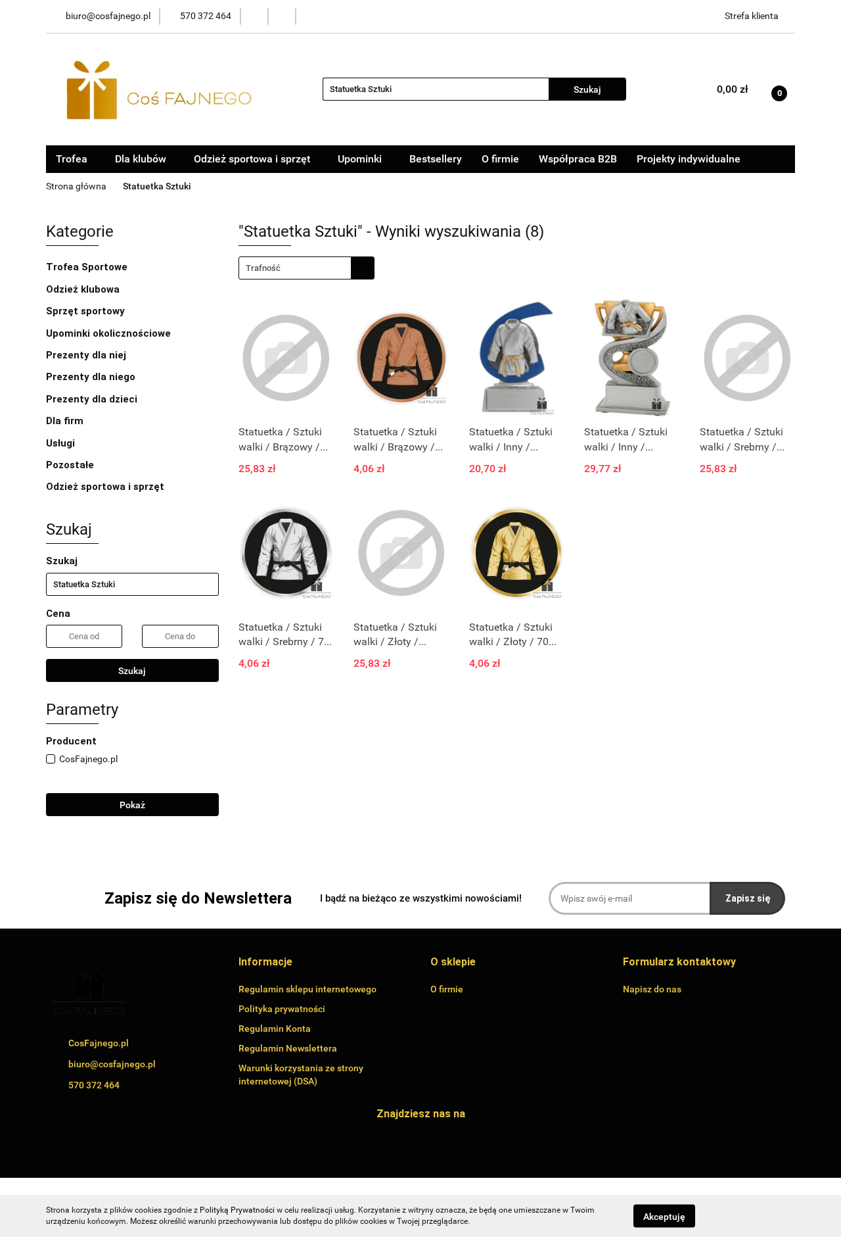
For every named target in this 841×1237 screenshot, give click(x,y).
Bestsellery (435, 159)
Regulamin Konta (275, 1028)
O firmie (500, 159)
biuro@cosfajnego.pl (112, 1064)
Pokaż (132, 805)
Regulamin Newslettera (288, 1048)
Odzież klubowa (84, 289)
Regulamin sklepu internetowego (307, 989)
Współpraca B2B (578, 159)
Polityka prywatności (282, 1009)
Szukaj (132, 671)
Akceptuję (664, 1216)
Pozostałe (71, 465)
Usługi (62, 443)
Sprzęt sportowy (85, 311)
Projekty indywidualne (688, 159)
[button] (265, 962)
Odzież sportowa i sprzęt (106, 487)
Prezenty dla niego (92, 377)
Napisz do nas (652, 989)
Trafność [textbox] (263, 268)
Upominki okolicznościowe (109, 333)
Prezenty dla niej (87, 355)
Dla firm (66, 421)
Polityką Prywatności (237, 1210)
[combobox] (307, 267)
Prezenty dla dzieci (93, 399)
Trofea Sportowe (88, 267)
